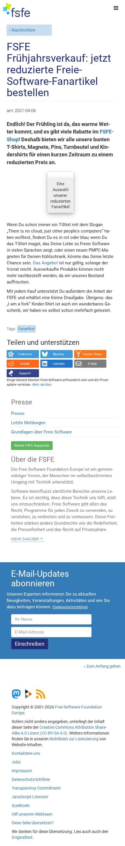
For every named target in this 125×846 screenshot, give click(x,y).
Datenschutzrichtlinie (31, 779)
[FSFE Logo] (16, 10)
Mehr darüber (25, 538)
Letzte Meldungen (28, 422)
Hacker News (92, 354)
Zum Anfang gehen (103, 666)
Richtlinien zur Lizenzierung (74, 739)
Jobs (16, 762)
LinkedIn (59, 363)
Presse (17, 413)
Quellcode (20, 805)
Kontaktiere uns (26, 753)
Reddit (24, 363)
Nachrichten (23, 30)
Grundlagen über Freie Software (41, 432)
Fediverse (25, 354)
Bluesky (58, 354)
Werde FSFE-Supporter (31, 446)
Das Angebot (45, 262)
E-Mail (92, 363)
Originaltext (22, 837)
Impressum (22, 770)
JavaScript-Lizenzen (30, 796)
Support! (25, 373)
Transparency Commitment (36, 788)
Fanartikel (26, 329)
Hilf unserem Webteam (32, 814)
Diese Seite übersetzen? (33, 823)
